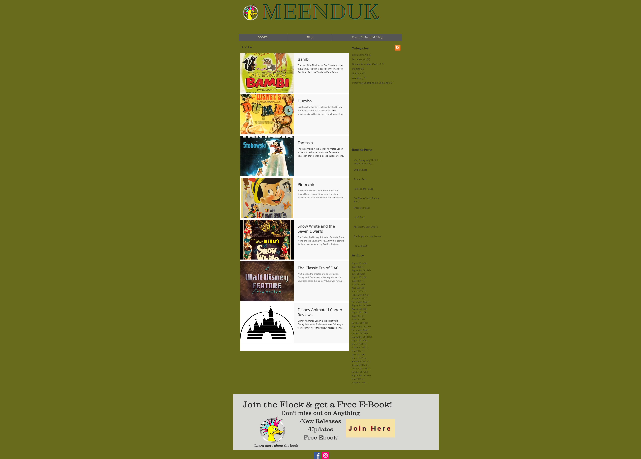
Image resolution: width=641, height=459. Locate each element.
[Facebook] (317, 455)
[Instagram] (325, 455)
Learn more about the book (276, 445)
